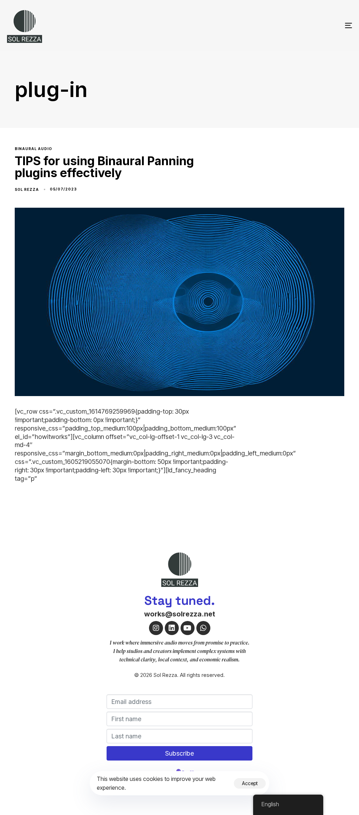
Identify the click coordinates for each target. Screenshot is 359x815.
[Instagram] (156, 628)
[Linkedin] (172, 628)
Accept (250, 783)
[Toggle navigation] (294, 25)
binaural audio (33, 149)
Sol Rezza (27, 189)
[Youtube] (188, 628)
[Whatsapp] (203, 628)
